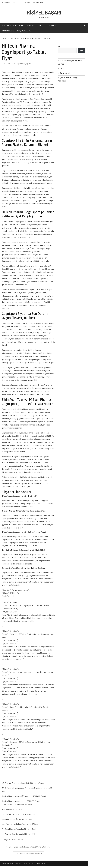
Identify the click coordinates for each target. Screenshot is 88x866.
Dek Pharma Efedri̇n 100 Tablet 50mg (17, 819)
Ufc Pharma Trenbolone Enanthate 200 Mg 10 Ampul (23, 783)
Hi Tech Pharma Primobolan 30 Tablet (17, 804)
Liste (41, 26)
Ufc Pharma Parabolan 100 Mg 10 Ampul (18, 814)
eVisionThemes (41, 863)
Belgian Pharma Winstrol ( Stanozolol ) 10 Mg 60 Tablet (24, 796)
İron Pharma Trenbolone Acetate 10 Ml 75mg (20, 824)
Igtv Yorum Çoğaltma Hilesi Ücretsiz (18, 26)
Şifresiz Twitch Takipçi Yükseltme (16, 31)
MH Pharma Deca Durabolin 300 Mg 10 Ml (18, 834)
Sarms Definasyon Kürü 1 (12, 809)
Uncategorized (17, 839)
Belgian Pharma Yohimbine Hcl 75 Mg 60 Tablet (21, 801)
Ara (59, 46)
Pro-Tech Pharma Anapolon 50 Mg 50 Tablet (19, 829)
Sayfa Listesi (54, 26)
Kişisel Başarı (44, 13)
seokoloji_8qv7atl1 (25, 64)
